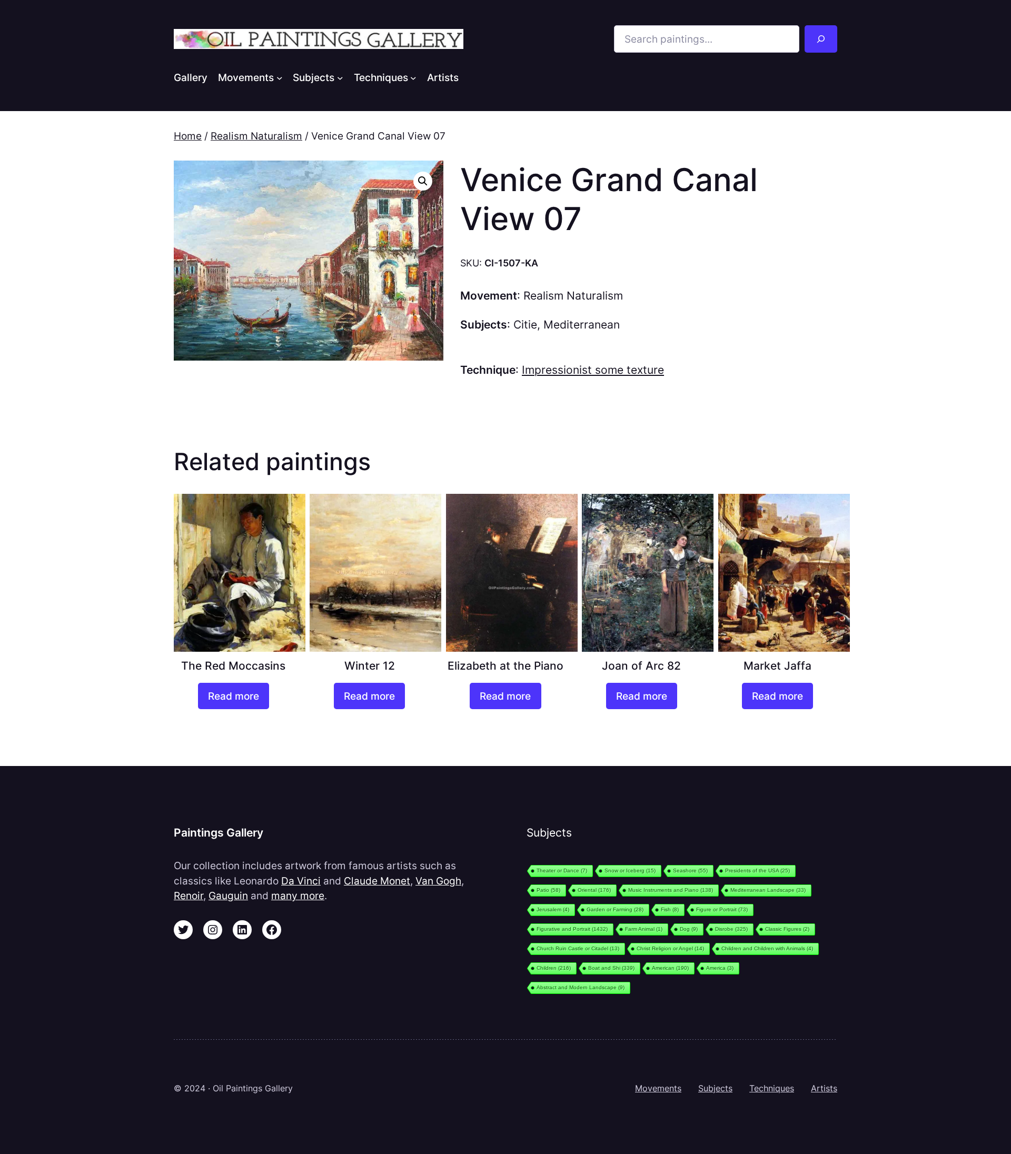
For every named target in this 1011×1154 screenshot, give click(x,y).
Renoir (188, 895)
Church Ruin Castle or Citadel (578, 948)
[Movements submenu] (279, 77)
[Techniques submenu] (413, 77)
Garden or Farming (615, 909)
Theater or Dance (562, 870)
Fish (670, 909)
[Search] (821, 39)
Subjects (715, 1088)
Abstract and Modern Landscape (581, 987)
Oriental (594, 890)
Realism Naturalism (256, 136)
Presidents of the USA (757, 870)
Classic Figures (787, 929)
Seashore (690, 870)
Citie (525, 324)
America (720, 968)
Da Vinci (301, 880)
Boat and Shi (611, 968)
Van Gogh (438, 880)
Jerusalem (553, 909)
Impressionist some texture (593, 369)
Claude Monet (377, 880)
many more (297, 895)
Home (188, 136)
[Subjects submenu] (340, 77)
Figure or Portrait (722, 909)
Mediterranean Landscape (768, 890)
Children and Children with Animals (767, 948)
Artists (824, 1088)
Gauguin (228, 895)
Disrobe (731, 929)
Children (554, 968)
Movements (658, 1088)
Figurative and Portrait (572, 929)
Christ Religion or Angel (670, 948)
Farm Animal (643, 929)
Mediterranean (581, 324)
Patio (548, 890)
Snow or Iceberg (630, 870)
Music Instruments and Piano (670, 890)
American (670, 968)
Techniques (771, 1088)
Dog (689, 929)
